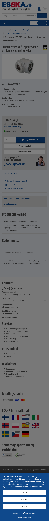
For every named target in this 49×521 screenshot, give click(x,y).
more (24, 506)
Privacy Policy (27, 517)
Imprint (20, 517)
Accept (24, 499)
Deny (24, 492)
